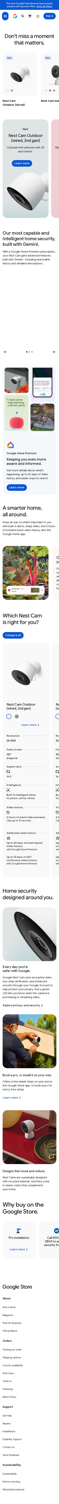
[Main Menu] (5, 16)
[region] (29, 80)
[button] (23, 16)
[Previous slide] (5, 352)
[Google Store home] (15, 16)
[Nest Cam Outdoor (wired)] (20, 80)
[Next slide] (54, 352)
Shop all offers (44, 6)
